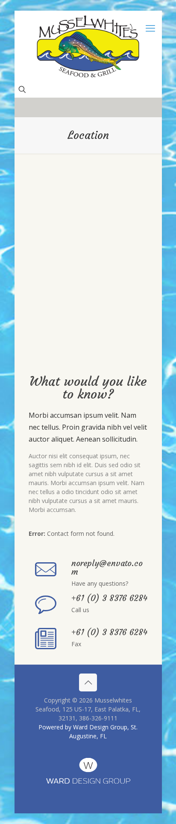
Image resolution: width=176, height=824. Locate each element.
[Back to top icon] (88, 682)
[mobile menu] (150, 27)
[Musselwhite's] (88, 46)
